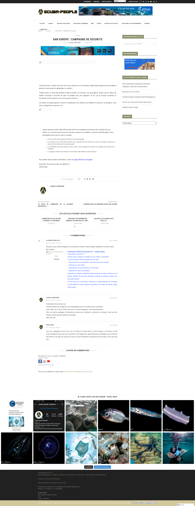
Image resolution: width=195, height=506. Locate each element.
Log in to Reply (113, 240)
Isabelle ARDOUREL (75, 42)
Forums (147, 23)
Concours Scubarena (80, 23)
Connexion (96, 1)
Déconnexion (87, 1)
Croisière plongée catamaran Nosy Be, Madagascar (138, 97)
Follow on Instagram (103, 467)
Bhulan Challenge (63, 23)
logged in (50, 356)
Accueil (42, 23)
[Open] (16, 415)
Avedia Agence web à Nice (57, 483)
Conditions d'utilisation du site (147, 503)
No (136, 503)
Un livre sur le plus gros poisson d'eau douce (137, 102)
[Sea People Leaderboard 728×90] (116, 7)
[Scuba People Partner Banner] (139, 60)
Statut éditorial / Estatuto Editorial (96, 475)
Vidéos (99, 23)
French (182, 504)
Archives (77, 36)
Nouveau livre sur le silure (131, 92)
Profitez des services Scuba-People (49, 479)
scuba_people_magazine (10, 402)
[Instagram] (29, 428)
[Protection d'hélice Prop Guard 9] (56, 252)
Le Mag (50, 23)
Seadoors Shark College (130, 107)
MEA (92, 23)
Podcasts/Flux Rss (111, 23)
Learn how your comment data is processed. (78, 372)
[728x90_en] (78, 47)
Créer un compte (106, 1)
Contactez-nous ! (134, 1)
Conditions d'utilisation (58, 475)
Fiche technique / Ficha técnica (75, 475)
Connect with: (43, 358)
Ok (133, 503)
